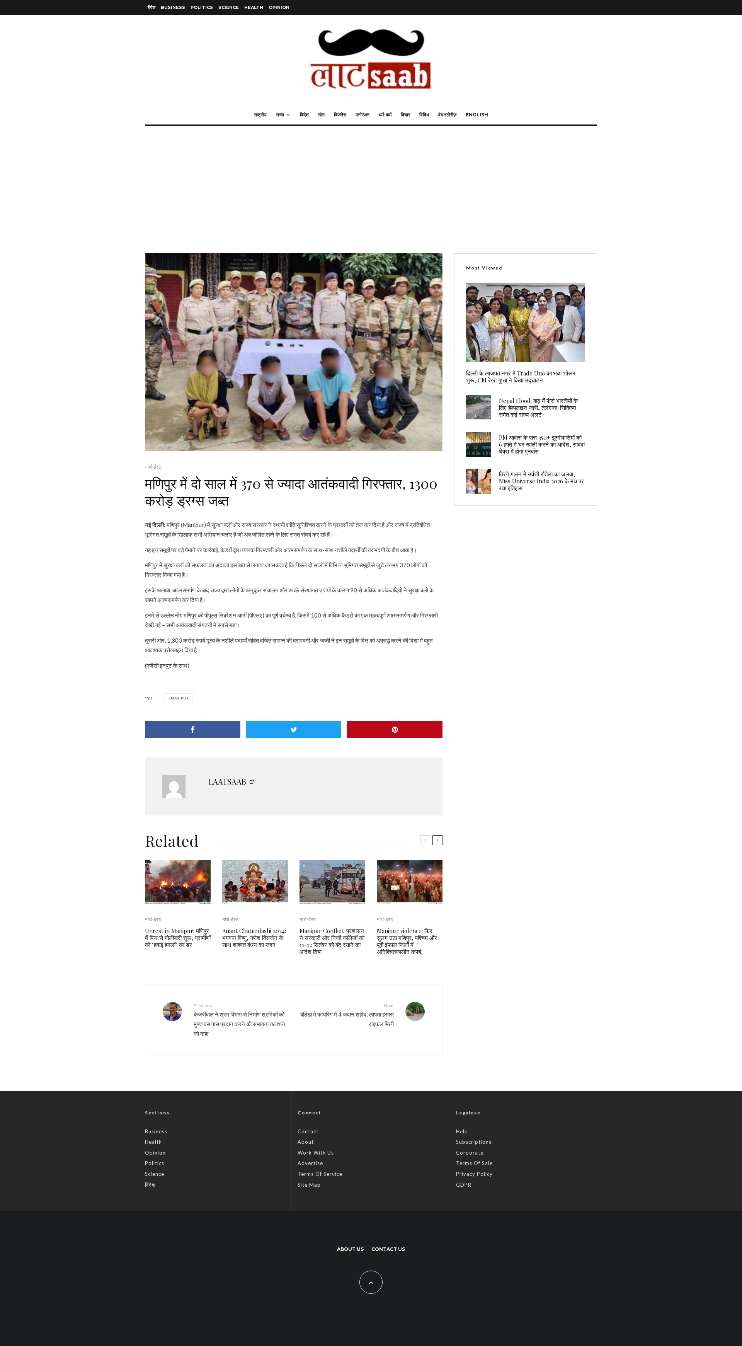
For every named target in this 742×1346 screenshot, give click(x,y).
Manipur (180, 698)
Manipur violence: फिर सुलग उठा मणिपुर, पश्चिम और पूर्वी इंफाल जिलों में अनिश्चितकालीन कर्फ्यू (407, 941)
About (306, 1142)
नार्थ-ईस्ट (153, 467)
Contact (308, 1131)
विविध (424, 115)
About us (350, 1249)
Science (228, 7)
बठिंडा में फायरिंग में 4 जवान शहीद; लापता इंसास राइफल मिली (347, 1015)
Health (253, 7)
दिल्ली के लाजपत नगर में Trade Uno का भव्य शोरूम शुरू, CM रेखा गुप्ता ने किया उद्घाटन (520, 377)
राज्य (280, 115)
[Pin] (394, 729)
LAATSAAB (227, 781)
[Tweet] (294, 729)
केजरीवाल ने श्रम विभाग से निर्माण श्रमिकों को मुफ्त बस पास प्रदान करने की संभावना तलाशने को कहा (239, 1020)
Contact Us (388, 1249)
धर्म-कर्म (385, 115)
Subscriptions (474, 1142)
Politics (202, 7)
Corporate (469, 1153)
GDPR (463, 1185)
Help (462, 1131)
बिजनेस (340, 115)
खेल (321, 115)
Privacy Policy (474, 1174)
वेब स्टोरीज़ (447, 115)
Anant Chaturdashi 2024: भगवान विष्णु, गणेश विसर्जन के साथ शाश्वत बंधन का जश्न (254, 937)
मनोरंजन (362, 115)
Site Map (309, 1185)
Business (173, 7)
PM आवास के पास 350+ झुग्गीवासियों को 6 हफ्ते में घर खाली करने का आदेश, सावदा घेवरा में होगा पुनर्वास (542, 444)
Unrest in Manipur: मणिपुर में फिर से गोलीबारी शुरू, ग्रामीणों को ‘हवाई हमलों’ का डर (178, 937)
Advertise (310, 1163)
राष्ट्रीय (260, 115)
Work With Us (316, 1153)
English (477, 115)
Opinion (279, 7)
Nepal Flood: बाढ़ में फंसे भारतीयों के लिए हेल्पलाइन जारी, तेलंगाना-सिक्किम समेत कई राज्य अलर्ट (538, 407)
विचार (405, 115)
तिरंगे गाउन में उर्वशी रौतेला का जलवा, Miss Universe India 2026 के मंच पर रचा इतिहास (541, 481)
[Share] (192, 729)
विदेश (151, 7)
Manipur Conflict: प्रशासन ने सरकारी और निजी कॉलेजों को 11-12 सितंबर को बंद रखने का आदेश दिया (332, 941)
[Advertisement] (371, 184)
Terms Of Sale (474, 1163)
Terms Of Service (320, 1174)
